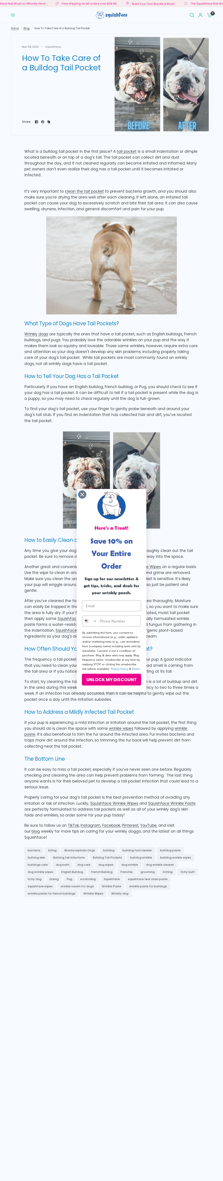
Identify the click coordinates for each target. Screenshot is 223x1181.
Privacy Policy (119, 669)
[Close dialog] (82, 494)
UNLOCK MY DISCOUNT (111, 680)
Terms (136, 669)
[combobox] (90, 621)
